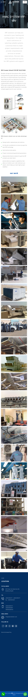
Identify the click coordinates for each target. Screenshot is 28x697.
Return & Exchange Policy (6, 632)
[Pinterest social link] (16, 626)
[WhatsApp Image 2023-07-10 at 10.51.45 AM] (14, 524)
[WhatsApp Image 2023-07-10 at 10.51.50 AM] (14, 185)
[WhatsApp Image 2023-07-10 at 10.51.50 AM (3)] (14, 399)
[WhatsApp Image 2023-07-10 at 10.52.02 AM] (14, 274)
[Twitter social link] (6, 626)
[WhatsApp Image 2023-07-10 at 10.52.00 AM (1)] (14, 345)
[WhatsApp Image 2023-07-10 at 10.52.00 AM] (14, 328)
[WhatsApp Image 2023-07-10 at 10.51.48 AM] (14, 453)
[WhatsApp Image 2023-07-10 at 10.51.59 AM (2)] (14, 363)
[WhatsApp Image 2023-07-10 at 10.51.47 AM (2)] (14, 202)
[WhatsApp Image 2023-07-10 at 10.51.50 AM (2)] (14, 417)
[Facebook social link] (3, 626)
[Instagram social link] (9, 626)
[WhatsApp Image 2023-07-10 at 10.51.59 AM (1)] (14, 381)
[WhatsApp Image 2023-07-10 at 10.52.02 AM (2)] (14, 292)
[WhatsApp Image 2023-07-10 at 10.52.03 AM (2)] (14, 256)
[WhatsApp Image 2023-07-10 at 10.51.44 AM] (14, 560)
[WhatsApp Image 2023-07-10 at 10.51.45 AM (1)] (14, 542)
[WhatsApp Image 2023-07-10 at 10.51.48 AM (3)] (14, 471)
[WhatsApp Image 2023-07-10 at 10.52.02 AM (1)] (14, 310)
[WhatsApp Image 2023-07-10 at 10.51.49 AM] (14, 220)
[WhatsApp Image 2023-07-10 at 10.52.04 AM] (14, 238)
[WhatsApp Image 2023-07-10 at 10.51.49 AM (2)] (14, 435)
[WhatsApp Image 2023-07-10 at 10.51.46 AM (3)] (14, 488)
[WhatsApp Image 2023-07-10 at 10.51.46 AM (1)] (14, 506)
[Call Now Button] (3, 694)
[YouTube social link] (12, 626)
